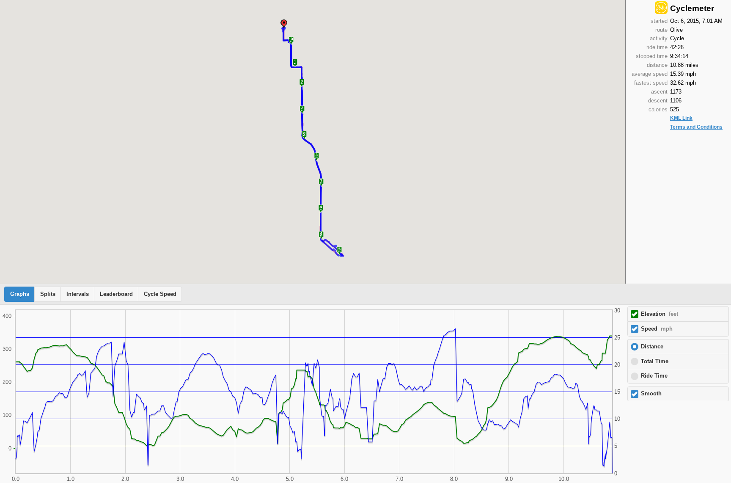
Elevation (659, 314)
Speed (657, 329)
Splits (47, 294)
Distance (652, 347)
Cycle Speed (160, 294)
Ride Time (654, 376)
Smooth (651, 394)
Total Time (654, 361)
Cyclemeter (692, 8)
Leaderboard (116, 294)
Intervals (77, 294)
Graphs (19, 294)
